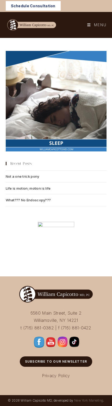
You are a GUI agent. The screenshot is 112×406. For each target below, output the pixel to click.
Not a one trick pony (22, 176)
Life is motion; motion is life (28, 188)
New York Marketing (88, 400)
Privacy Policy (56, 375)
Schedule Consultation (33, 6)
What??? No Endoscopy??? (28, 200)
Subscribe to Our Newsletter (56, 361)
